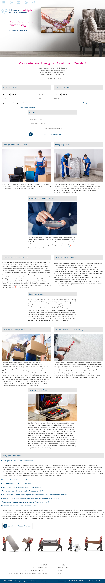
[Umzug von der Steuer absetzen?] (52, 234)
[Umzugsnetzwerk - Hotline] (34, 3)
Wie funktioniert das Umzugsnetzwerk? (16, 483)
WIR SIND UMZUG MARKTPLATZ (36, 571)
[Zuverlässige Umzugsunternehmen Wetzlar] (26, 181)
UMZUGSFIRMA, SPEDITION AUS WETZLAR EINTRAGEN (28, 573)
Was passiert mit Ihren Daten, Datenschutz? (18, 506)
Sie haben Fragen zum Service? (52, 78)
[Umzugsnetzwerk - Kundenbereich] (26, 3)
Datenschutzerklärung (46, 518)
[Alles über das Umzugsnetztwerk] (3, 3)
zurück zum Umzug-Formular (19, 526)
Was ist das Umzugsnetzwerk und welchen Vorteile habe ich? (25, 502)
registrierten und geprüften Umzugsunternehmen (61, 510)
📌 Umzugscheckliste (21, 287)
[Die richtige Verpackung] (78, 181)
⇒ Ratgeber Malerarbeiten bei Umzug (83, 377)
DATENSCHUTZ (63, 568)
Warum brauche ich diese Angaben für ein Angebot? (21, 487)
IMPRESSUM (62, 565)
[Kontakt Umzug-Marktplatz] (19, 3)
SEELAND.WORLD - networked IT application (86, 581)
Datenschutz (57, 128)
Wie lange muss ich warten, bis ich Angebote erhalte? (22, 491)
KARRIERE (61, 571)
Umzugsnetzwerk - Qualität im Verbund (17, 461)
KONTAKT (44, 565)
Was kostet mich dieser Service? (14, 480)
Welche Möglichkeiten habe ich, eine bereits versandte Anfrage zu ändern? (30, 498)
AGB (59, 573)
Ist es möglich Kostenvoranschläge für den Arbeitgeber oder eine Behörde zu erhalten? (34, 495)
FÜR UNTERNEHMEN (39, 568)
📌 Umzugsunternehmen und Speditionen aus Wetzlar (30, 184)
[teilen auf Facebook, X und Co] (11, 3)
